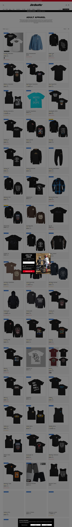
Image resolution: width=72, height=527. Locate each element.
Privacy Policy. (27, 522)
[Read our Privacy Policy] (34, 267)
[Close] (50, 254)
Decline (47, 524)
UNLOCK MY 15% (28, 271)
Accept (36, 524)
